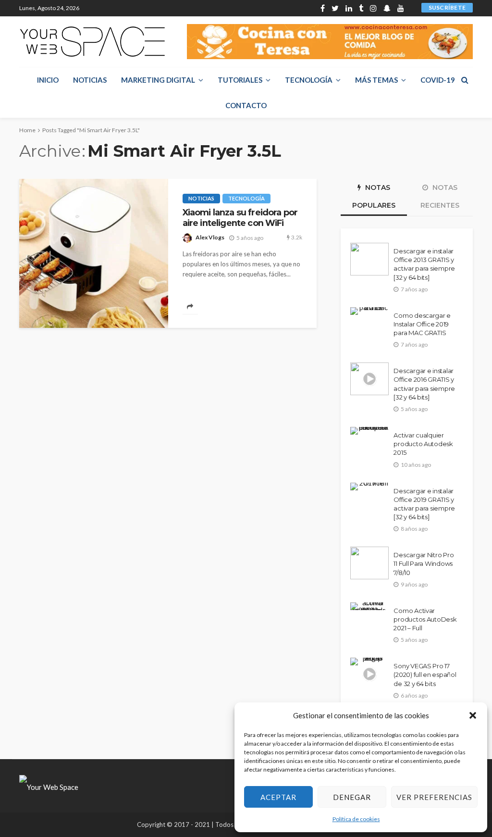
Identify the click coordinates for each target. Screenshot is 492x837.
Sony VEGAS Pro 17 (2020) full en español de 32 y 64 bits (425, 674)
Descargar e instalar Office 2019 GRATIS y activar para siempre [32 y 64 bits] (424, 504)
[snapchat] (387, 8)
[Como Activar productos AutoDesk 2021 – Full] (369, 606)
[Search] (464, 79)
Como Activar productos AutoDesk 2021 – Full (425, 619)
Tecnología (308, 79)
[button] (473, 715)
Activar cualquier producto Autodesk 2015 (423, 443)
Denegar (352, 797)
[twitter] (335, 8)
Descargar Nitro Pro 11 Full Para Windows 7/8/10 (424, 563)
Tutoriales (240, 79)
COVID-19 (437, 79)
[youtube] (400, 8)
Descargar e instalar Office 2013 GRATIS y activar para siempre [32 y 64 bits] (424, 264)
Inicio (48, 79)
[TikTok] (410, 8)
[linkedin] (349, 8)
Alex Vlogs (210, 237)
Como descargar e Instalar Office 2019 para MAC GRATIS (422, 324)
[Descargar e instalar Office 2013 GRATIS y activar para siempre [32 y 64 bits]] (369, 259)
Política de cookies (356, 819)
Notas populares (373, 196)
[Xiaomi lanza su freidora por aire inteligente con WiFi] (93, 253)
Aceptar (278, 797)
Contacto (246, 105)
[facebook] (322, 8)
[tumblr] (361, 8)
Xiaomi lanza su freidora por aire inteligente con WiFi (240, 217)
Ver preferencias (434, 797)
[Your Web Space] (92, 41)
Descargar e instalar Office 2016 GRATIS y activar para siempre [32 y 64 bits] (424, 384)
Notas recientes (439, 196)
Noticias (90, 79)
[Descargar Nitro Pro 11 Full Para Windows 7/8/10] (369, 563)
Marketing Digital (158, 79)
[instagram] (373, 8)
